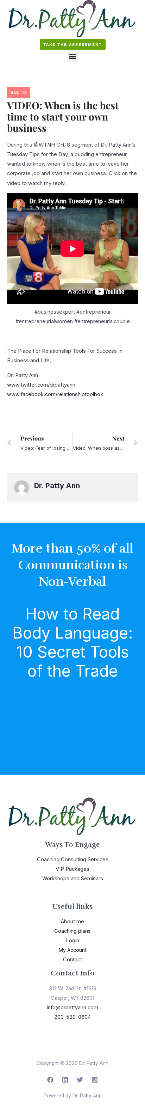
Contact (72, 959)
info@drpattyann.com (72, 1007)
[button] (72, 56)
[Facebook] (50, 1080)
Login (72, 940)
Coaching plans (72, 931)
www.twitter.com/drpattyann (41, 385)
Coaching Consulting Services (72, 859)
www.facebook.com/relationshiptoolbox (55, 394)
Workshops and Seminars (72, 878)
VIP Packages (72, 869)
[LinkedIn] (65, 1080)
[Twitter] (80, 1080)
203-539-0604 (73, 1017)
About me (72, 921)
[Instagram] (95, 1080)
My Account (72, 950)
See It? (19, 92)
